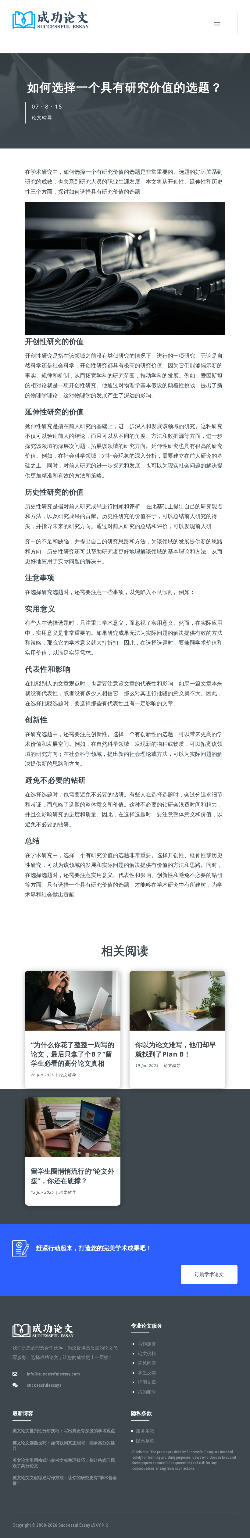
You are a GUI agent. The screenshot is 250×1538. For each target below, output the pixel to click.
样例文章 (147, 1382)
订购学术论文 (209, 1274)
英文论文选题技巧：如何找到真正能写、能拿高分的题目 (63, 1445)
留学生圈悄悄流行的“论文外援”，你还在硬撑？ (72, 1175)
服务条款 (145, 1431)
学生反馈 (147, 1372)
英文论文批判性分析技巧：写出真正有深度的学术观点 (63, 1430)
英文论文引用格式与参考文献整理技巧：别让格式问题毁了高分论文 (63, 1462)
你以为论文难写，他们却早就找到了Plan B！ (175, 1049)
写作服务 (147, 1344)
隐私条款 (145, 1440)
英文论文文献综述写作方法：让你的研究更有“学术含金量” (64, 1480)
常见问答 (147, 1363)
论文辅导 (42, 117)
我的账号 (147, 1392)
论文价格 (147, 1353)
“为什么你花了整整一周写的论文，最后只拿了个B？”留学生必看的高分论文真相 (72, 1054)
